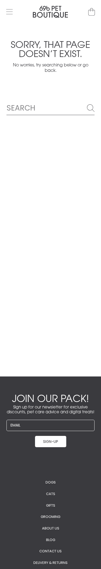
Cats (50, 493)
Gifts (50, 505)
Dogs (51, 482)
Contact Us (50, 551)
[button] (9, 12)
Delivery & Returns (50, 562)
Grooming (50, 516)
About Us (50, 528)
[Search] (90, 108)
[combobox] (50, 108)
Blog (50, 539)
